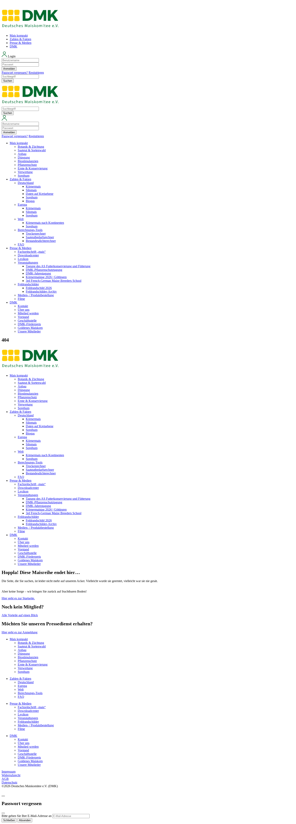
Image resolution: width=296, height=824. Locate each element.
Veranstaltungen (28, 262)
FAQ (21, 244)
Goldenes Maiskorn (30, 327)
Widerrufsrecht (11, 775)
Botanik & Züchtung (31, 146)
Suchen (7, 80)
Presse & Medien (20, 42)
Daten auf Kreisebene (39, 193)
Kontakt (23, 306)
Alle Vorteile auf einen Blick (20, 615)
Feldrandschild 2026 (39, 288)
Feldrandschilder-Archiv (41, 291)
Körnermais (33, 186)
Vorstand (23, 317)
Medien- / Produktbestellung (36, 295)
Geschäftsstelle (27, 320)
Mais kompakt (19, 35)
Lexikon (23, 259)
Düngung (24, 157)
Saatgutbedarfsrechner (40, 237)
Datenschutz (9, 782)
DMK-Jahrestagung (38, 273)
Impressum (9, 771)
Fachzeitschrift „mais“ (32, 251)
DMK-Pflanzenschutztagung (44, 270)
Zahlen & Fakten (20, 39)
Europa (22, 204)
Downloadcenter (28, 255)
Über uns (23, 309)
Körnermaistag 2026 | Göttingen (46, 277)
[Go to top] (3, 796)
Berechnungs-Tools (30, 230)
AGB (5, 779)
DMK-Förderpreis (29, 324)
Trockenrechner (36, 233)
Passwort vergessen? (15, 72)
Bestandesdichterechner (41, 241)
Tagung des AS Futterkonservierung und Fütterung (58, 266)
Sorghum (23, 175)
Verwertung (25, 172)
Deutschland (26, 183)
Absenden (25, 820)
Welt (21, 219)
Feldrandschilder (28, 284)
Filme (21, 298)
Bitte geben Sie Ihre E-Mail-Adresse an (27, 816)
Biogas (30, 201)
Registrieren (36, 72)
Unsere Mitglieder (29, 331)
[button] (148, 63)
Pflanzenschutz (27, 164)
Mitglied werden (28, 313)
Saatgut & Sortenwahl (32, 150)
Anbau (22, 154)
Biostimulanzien (28, 161)
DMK (13, 46)
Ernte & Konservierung (33, 168)
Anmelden (9, 68)
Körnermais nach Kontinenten (45, 222)
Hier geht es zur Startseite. (18, 598)
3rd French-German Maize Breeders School (53, 280)
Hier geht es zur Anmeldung (19, 632)
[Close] (3, 813)
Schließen (9, 820)
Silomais (31, 190)
